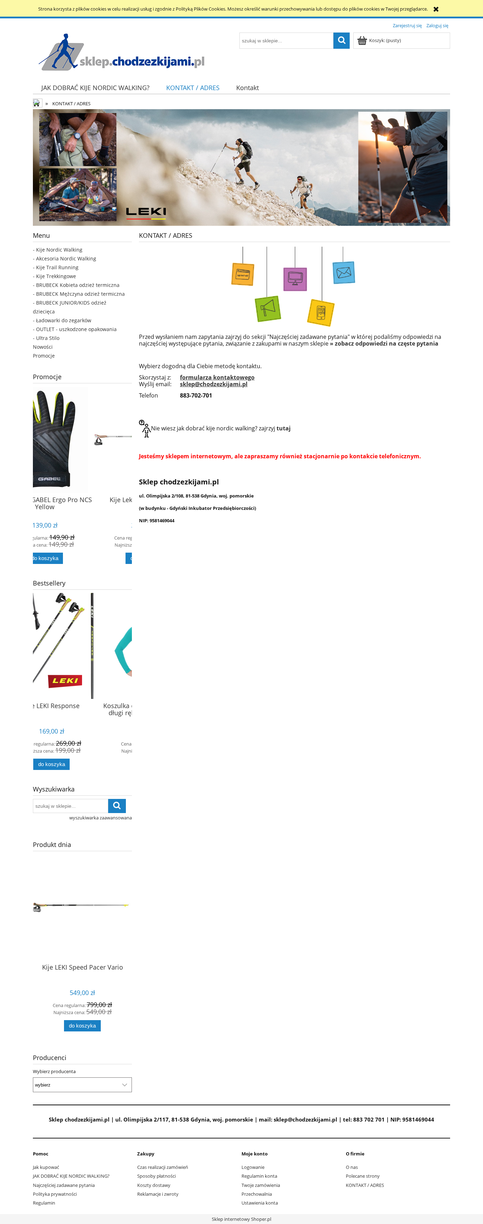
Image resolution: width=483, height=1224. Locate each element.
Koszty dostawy (153, 1185)
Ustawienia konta (260, 1203)
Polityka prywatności (55, 1194)
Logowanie (253, 1167)
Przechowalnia (257, 1194)
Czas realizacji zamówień (162, 1167)
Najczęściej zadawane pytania (64, 1185)
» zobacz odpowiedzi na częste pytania (384, 343)
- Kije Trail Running (55, 267)
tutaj (284, 428)
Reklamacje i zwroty (158, 1194)
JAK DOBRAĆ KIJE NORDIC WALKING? (71, 1176)
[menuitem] (95, 88)
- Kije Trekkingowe (54, 276)
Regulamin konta (259, 1176)
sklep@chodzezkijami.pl (214, 384)
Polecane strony (363, 1176)
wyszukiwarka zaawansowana (100, 817)
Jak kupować (46, 1167)
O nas (352, 1167)
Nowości (43, 346)
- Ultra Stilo (46, 338)
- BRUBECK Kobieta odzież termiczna (76, 285)
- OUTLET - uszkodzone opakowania (75, 329)
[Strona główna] (121, 51)
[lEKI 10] (241, 167)
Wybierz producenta (54, 1071)
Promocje (44, 355)
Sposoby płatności (156, 1176)
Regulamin (44, 1203)
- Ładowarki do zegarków (62, 320)
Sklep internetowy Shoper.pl (241, 1219)
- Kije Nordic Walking (57, 249)
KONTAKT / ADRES (365, 1185)
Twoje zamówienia (261, 1185)
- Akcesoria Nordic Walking (64, 258)
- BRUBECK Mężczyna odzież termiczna (79, 293)
